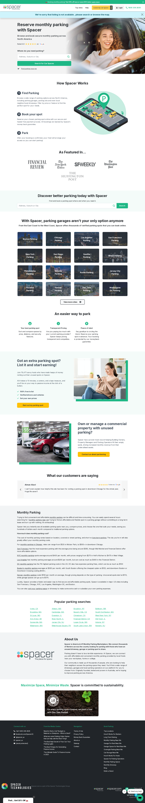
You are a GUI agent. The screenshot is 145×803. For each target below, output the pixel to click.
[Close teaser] (34, 797)
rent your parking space (37, 589)
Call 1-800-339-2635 (23, 731)
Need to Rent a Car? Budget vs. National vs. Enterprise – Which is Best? (57, 732)
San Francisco (23, 549)
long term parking (99, 538)
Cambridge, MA (58, 612)
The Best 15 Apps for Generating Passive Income (55, 748)
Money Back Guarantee (82, 737)
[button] (18, 800)
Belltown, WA (100, 609)
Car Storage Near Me (111, 752)
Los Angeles (22, 560)
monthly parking (55, 517)
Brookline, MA (36, 612)
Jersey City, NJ (58, 622)
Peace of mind (87, 328)
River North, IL (58, 619)
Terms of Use (78, 731)
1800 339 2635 (134, 8)
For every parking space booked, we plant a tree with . (69, 710)
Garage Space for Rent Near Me (115, 746)
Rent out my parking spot (33, 405)
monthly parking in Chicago (31, 544)
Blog (105, 768)
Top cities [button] (79, 8)
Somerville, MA (36, 622)
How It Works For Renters (112, 734)
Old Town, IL (100, 619)
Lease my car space (100, 8)
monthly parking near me (39, 520)
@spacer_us (20, 737)
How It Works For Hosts (112, 756)
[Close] (142, 14)
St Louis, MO (35, 615)
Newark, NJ (100, 626)
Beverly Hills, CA (80, 612)
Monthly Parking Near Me (112, 740)
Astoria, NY (99, 622)
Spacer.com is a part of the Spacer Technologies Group (50, 786)
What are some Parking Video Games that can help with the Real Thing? (56, 737)
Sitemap (76, 743)
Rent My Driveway (110, 765)
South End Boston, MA (104, 612)
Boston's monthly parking (27, 568)
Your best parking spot (30, 328)
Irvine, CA (34, 609)
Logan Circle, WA (80, 622)
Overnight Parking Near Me (113, 749)
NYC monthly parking (25, 555)
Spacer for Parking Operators (114, 759)
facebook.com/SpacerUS (24, 734)
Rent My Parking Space (112, 762)
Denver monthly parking (26, 575)
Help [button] (87, 8)
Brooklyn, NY (79, 609)
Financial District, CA (82, 619)
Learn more (96, 2)
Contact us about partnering (94, 454)
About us (77, 740)
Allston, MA (56, 609)
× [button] (143, 1)
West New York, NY (103, 615)
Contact (76, 746)
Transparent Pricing (58, 328)
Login (121, 8)
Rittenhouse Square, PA (61, 626)
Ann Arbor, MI (36, 619)
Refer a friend (108, 771)
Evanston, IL (57, 615)
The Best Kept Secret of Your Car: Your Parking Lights (57, 743)
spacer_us (19, 740)
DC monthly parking (25, 564)
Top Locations (109, 731)
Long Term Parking (110, 737)
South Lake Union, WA (83, 626)
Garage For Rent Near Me (112, 743)
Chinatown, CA (79, 615)
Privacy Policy (78, 734)
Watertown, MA (36, 626)
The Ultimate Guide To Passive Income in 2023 (57, 753)
